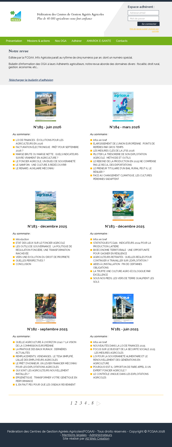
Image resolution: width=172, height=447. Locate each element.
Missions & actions (38, 40)
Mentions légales (74, 435)
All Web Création (97, 438)
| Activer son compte (153, 30)
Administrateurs (100, 435)
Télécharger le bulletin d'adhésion (31, 80)
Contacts (121, 40)
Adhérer (77, 40)
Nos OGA (61, 40)
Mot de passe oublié (138, 29)
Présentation (14, 40)
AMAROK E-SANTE (99, 40)
